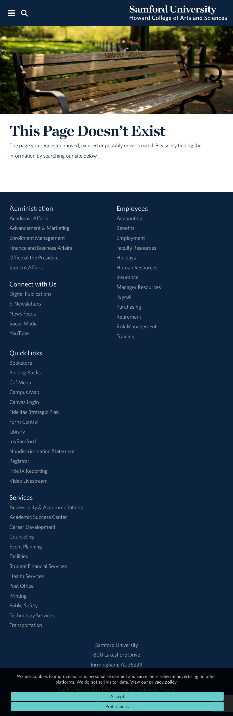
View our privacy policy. (154, 682)
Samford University (116, 644)
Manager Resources (138, 287)
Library (17, 431)
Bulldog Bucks (25, 372)
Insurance (127, 277)
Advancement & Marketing (39, 227)
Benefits (125, 227)
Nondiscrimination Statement (42, 451)
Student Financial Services (38, 566)
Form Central (23, 421)
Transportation (25, 625)
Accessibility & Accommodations (46, 507)
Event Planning (25, 546)
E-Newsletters (25, 303)
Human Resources (136, 267)
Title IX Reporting (28, 470)
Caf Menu (20, 382)
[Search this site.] (24, 12)
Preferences (117, 706)
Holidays (126, 257)
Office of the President (34, 257)
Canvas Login (24, 402)
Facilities (18, 556)
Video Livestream (28, 480)
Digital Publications (30, 293)
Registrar (19, 460)
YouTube (19, 333)
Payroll (123, 296)
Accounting (129, 218)
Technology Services (32, 615)
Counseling (21, 536)
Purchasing (128, 306)
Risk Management (136, 326)
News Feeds (22, 313)
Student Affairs (26, 267)
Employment (130, 237)
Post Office (21, 585)
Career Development (32, 526)
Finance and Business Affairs (40, 247)
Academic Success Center (38, 516)
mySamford (22, 441)
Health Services (26, 576)
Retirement (128, 316)
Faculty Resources (136, 247)
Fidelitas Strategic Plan (34, 411)
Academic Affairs (28, 218)
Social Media (23, 323)
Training (125, 336)
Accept (117, 696)
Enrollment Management (37, 237)
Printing (18, 595)
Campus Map (24, 392)
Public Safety (23, 605)
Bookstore (20, 362)
